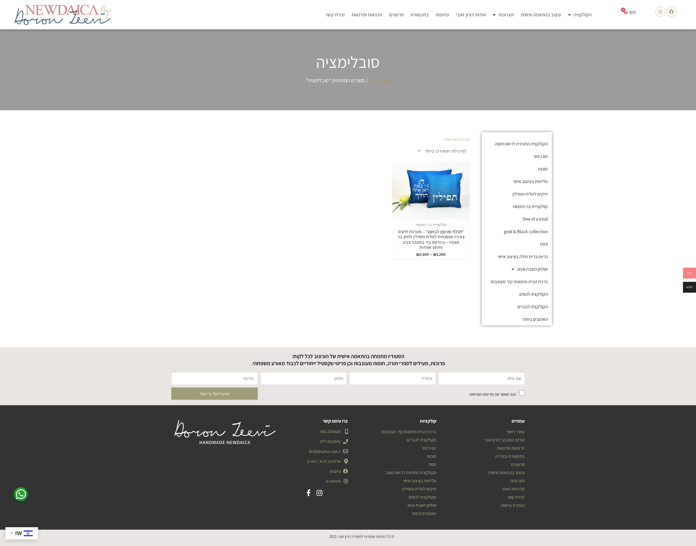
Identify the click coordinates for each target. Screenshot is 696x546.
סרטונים (396, 14)
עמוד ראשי (516, 431)
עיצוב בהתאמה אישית (541, 14)
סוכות (543, 169)
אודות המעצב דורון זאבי (504, 440)
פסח (544, 244)
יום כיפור (540, 156)
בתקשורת (420, 14)
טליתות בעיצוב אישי (530, 181)
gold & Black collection (526, 231)
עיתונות (442, 14)
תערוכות (506, 14)
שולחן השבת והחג (532, 269)
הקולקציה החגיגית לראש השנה (521, 144)
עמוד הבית (380, 80)
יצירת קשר (335, 14)
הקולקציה (583, 14)
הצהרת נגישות (513, 505)
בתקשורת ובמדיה (510, 456)
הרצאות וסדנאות (367, 14)
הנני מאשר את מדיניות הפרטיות (492, 394)
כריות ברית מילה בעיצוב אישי (523, 257)
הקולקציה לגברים (532, 307)
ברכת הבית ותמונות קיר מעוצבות (519, 282)
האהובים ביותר (535, 319)
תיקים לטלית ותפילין (530, 194)
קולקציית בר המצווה (530, 206)
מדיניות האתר (513, 489)
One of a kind (535, 219)
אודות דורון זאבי (471, 14)
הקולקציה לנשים (533, 294)
